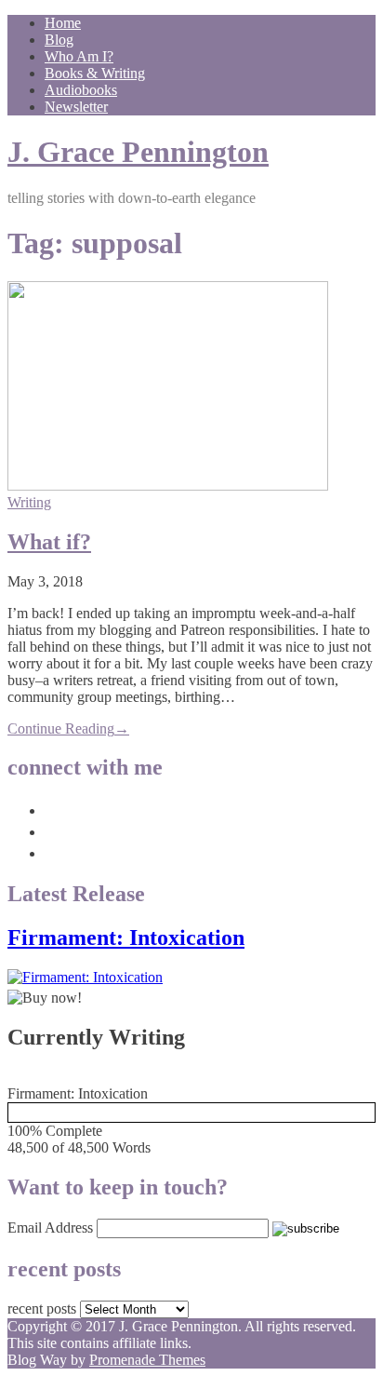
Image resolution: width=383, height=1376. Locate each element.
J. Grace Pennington (138, 152)
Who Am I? (79, 56)
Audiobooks (81, 90)
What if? (49, 542)
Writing (29, 502)
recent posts (41, 1308)
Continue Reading (68, 728)
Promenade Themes (147, 1360)
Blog (59, 39)
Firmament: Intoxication (125, 937)
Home (63, 23)
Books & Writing (95, 73)
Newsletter (76, 107)
